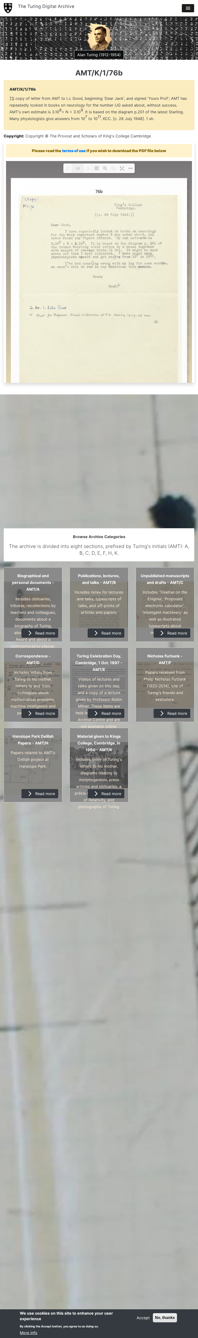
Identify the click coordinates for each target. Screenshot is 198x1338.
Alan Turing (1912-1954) (99, 54)
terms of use (74, 150)
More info (28, 1332)
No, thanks (165, 1318)
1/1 (78, 168)
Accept (143, 1317)
